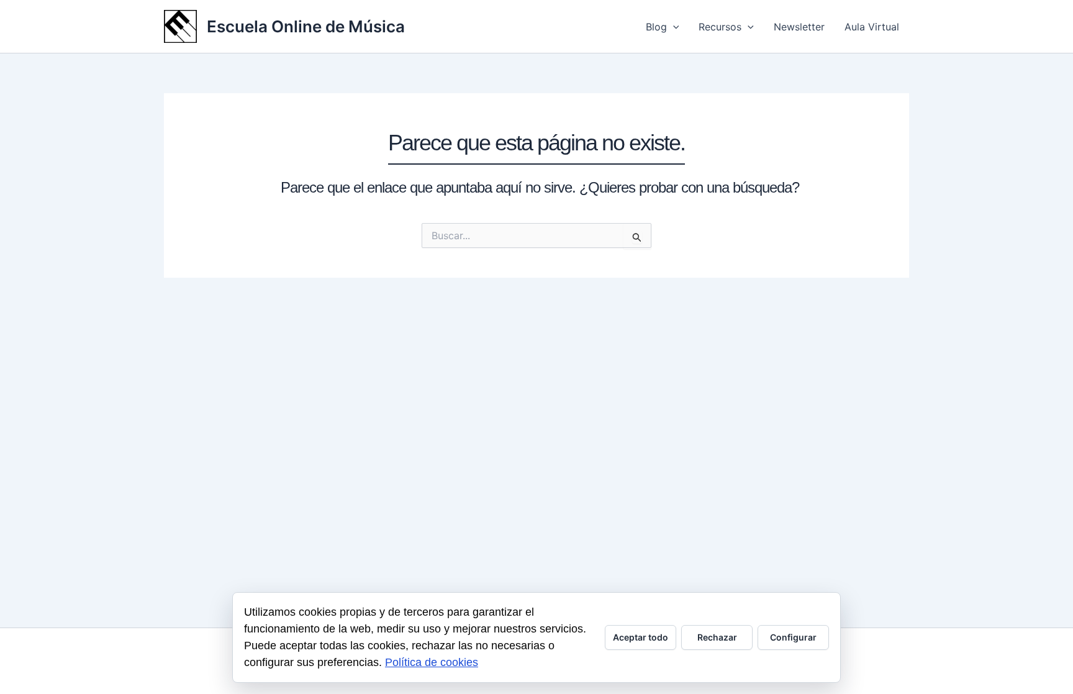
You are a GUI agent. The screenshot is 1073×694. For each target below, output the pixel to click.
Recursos (720, 27)
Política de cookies (431, 662)
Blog (656, 27)
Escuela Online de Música (306, 26)
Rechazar (717, 637)
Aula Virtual (871, 27)
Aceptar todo (640, 637)
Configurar (793, 637)
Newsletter (799, 27)
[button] (673, 27)
